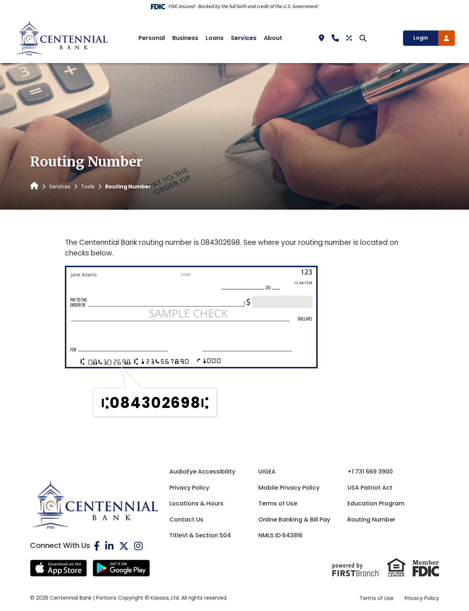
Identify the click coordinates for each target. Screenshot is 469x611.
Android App (121, 568)
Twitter (124, 546)
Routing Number (371, 519)
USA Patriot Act (369, 487)
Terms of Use (277, 503)
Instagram (138, 546)
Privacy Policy (189, 487)
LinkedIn (109, 546)
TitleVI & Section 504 (200, 535)
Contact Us (186, 519)
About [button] (273, 38)
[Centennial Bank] (62, 38)
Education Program (376, 503)
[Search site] (362, 37)
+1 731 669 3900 (370, 471)
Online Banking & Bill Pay (294, 519)
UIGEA (267, 471)
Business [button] (185, 38)
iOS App (58, 568)
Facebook (97, 546)
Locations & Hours (196, 503)
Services (59, 186)
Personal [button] (152, 38)
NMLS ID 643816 (280, 535)
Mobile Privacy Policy (289, 487)
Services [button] (243, 38)
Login (420, 37)
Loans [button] (215, 38)
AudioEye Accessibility (202, 471)
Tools (88, 186)
